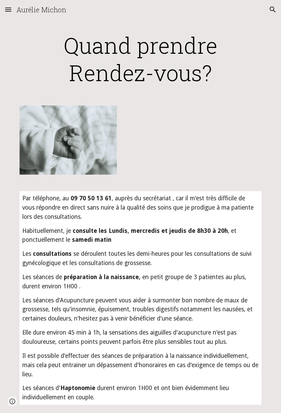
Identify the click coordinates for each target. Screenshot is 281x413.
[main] (140, 59)
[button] (8, 9)
